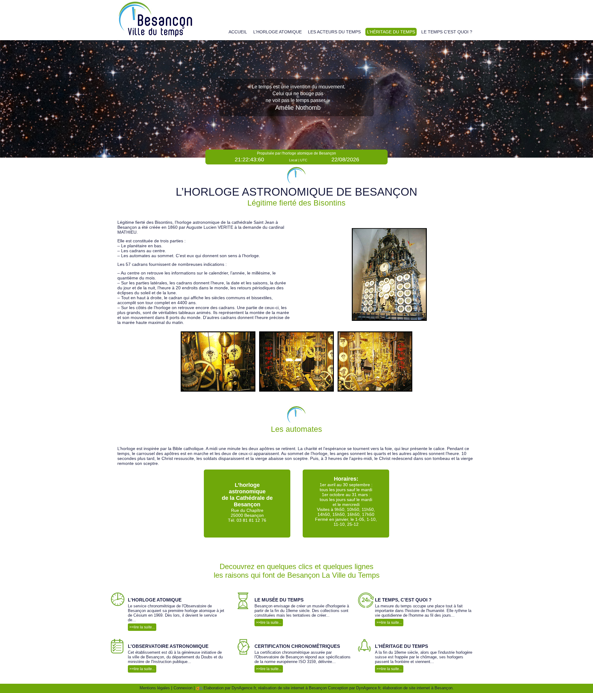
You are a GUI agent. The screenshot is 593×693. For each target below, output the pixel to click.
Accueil (238, 31)
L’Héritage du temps (391, 31)
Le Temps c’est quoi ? (446, 31)
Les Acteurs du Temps (334, 31)
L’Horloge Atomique (277, 31)
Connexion (183, 688)
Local (293, 160)
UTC (303, 160)
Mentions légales (155, 688)
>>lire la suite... (142, 627)
